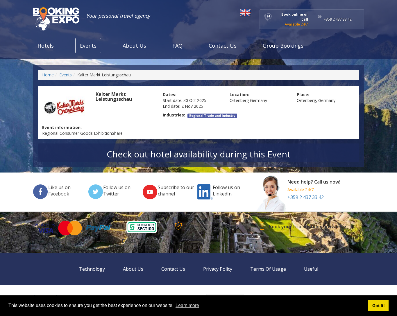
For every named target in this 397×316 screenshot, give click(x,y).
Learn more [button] (187, 305)
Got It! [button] (378, 305)
